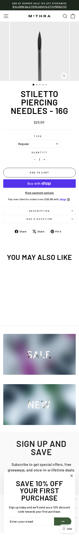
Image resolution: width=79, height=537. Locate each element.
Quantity (39, 152)
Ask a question (39, 218)
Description (39, 210)
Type (38, 136)
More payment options (39, 192)
